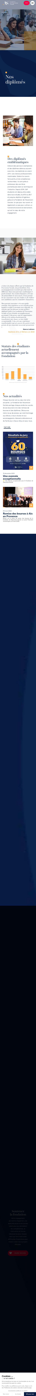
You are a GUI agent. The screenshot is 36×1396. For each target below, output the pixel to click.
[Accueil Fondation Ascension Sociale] (18, 3)
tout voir (7, 427)
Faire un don (20, 1253)
